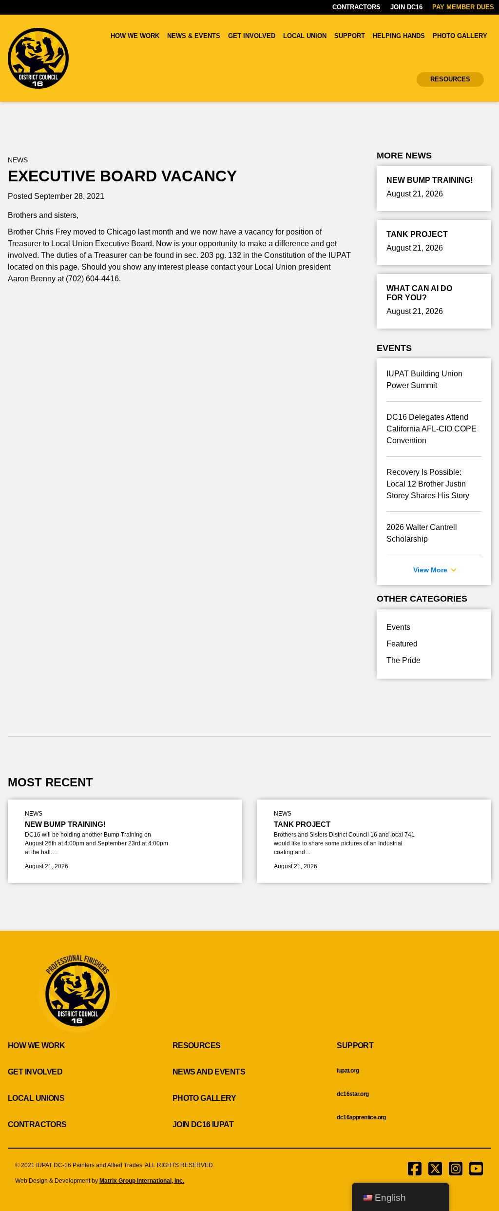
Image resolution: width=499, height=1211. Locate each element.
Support (349, 35)
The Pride (403, 660)
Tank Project (302, 824)
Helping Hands (399, 35)
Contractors (356, 7)
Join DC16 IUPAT (203, 1124)
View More (431, 570)
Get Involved (251, 35)
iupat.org (348, 1070)
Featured (402, 644)
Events (398, 627)
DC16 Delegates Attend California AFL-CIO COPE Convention (431, 429)
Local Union (304, 35)
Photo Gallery (460, 35)
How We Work (135, 35)
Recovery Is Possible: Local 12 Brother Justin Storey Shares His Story (427, 484)
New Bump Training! (65, 824)
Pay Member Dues (463, 7)
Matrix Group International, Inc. (141, 1180)
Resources (450, 79)
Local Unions (36, 1098)
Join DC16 (406, 7)
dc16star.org (352, 1094)
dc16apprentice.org (361, 1117)
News (18, 160)
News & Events (193, 35)
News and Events (209, 1072)
